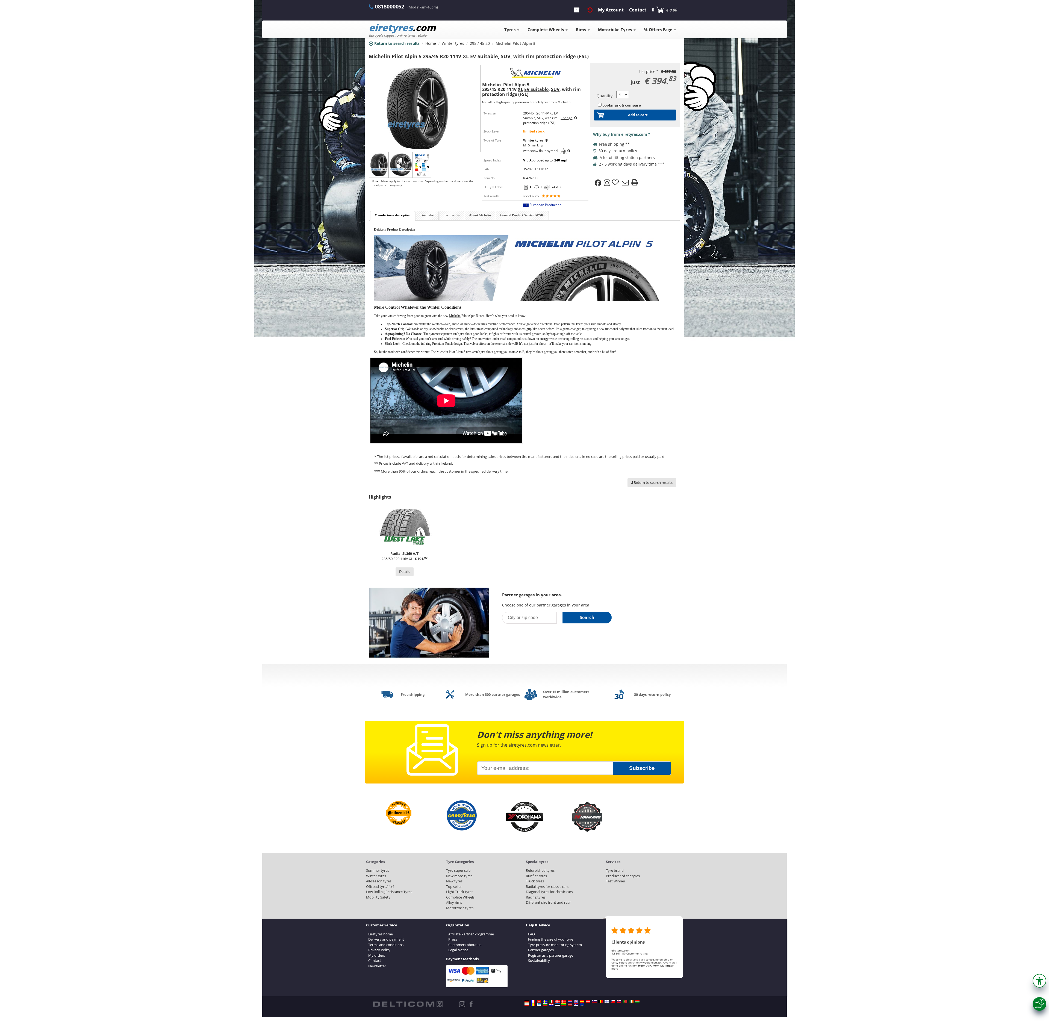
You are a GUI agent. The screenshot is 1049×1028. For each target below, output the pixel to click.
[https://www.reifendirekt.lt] (563, 1004)
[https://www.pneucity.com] (625, 1001)
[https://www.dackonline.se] (545, 1001)
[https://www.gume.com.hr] (551, 1004)
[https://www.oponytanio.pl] (526, 1004)
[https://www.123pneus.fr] (533, 1001)
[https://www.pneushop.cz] (613, 1001)
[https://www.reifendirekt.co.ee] (557, 1004)
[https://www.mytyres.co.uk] (576, 1001)
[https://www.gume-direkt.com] (594, 1001)
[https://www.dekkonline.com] (557, 1001)
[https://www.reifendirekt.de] (526, 1001)
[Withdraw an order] (590, 10)
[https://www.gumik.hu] (637, 1001)
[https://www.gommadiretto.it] (551, 1001)
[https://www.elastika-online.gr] (539, 1004)
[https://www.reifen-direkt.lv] (570, 1004)
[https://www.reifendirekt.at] (588, 1001)
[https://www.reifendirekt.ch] (539, 1001)
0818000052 (389, 6)
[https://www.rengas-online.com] (607, 1001)
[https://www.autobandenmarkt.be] (600, 1001)
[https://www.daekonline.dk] (563, 1001)
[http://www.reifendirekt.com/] (582, 1004)
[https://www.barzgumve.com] (545, 1004)
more (614, 968)
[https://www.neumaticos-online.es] (582, 1001)
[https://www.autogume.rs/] (576, 1004)
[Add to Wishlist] (616, 182)
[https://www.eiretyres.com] (631, 1001)
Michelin (455, 316)
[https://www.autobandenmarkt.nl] (570, 1001)
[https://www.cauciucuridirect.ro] (533, 1004)
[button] (1039, 981)
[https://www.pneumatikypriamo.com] (619, 1001)
